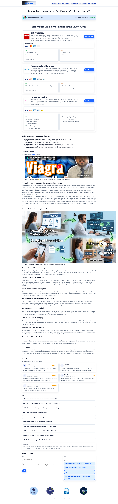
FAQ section (34, 154)
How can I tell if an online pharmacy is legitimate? (38, 421)
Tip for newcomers (29, 151)
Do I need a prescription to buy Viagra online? (36, 417)
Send (24, 470)
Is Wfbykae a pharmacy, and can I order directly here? (38, 440)
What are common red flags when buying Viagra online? (39, 435)
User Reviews (83, 3)
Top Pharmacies (56, 3)
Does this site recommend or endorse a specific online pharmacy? (42, 403)
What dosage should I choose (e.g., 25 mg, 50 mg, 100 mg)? (40, 431)
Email (23, 456)
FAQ (89, 3)
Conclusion (74, 3)
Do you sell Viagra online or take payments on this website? (40, 398)
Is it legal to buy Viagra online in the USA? (35, 412)
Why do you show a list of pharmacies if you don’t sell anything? (41, 408)
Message (24, 462)
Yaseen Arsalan (31, 17)
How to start (66, 3)
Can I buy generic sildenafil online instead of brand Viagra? (40, 426)
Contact (93, 3)
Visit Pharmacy (89, 36)
